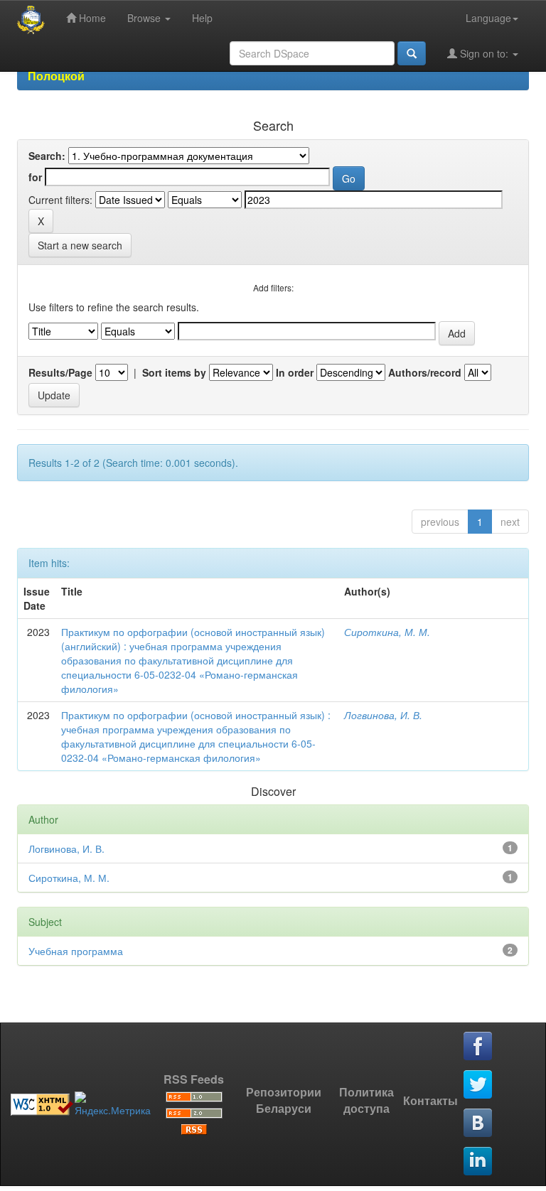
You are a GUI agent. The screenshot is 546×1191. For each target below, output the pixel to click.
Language (488, 18)
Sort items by (174, 372)
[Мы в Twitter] (478, 1085)
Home (91, 18)
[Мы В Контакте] (478, 1123)
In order (295, 372)
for (35, 177)
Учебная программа (75, 951)
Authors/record (424, 372)
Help (202, 18)
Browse (145, 18)
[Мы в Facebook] (478, 1047)
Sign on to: (484, 53)
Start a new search (80, 245)
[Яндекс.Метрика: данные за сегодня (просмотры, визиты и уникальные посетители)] (113, 1104)
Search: (46, 156)
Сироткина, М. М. (387, 632)
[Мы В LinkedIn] (478, 1162)
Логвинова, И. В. (383, 715)
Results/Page (60, 372)
